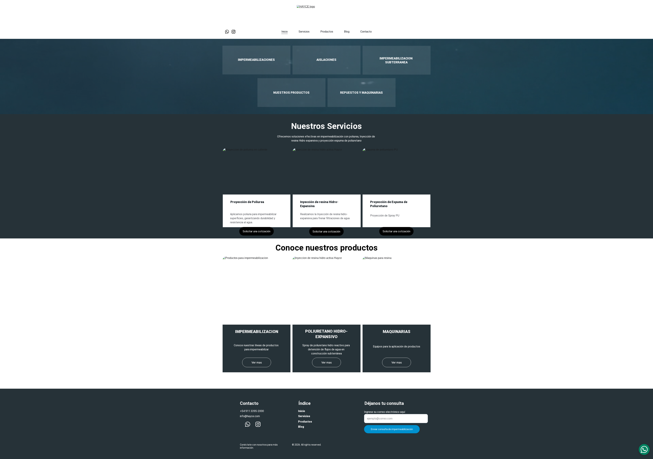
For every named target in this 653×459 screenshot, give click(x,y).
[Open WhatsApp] (644, 449)
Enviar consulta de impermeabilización (392, 429)
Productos (326, 31)
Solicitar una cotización (256, 231)
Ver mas (257, 362)
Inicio (284, 31)
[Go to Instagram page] (233, 32)
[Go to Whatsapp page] (228, 32)
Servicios (304, 31)
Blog (346, 31)
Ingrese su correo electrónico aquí (384, 412)
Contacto (366, 31)
